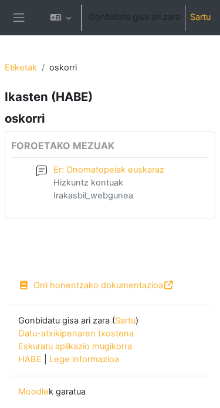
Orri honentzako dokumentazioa (98, 285)
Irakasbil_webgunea (93, 195)
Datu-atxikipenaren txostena (76, 333)
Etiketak (21, 67)
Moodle (33, 391)
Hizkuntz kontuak (88, 182)
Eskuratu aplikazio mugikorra (75, 346)
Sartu (200, 17)
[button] (61, 17)
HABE (30, 359)
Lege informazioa (84, 359)
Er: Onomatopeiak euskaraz (108, 169)
